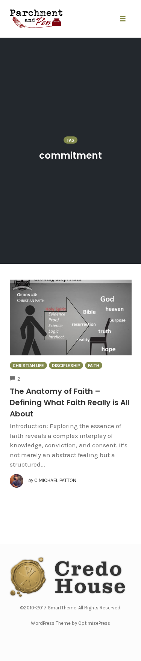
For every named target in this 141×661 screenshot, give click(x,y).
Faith (93, 365)
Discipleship (66, 365)
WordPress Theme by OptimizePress (70, 623)
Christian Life (28, 365)
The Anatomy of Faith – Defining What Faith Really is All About (69, 402)
